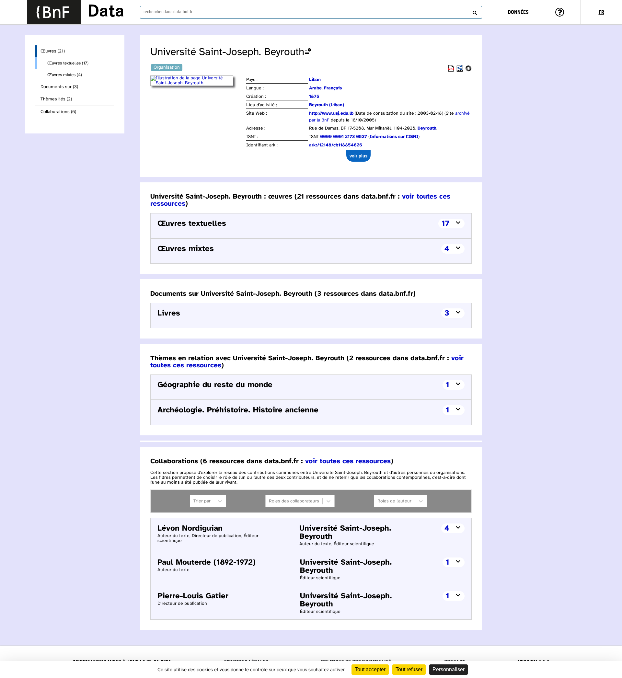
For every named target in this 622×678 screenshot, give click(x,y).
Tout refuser (409, 669)
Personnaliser (448, 669)
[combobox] (311, 12)
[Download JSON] (468, 70)
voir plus (358, 156)
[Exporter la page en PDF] (451, 70)
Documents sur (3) (59, 87)
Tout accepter (370, 669)
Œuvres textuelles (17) (67, 63)
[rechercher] (474, 11)
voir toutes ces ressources (348, 461)
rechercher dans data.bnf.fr (168, 11)
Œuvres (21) (52, 51)
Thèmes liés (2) (56, 99)
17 (445, 224)
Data (105, 12)
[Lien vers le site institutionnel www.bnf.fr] (54, 12)
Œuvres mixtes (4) (64, 75)
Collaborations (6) (58, 111)
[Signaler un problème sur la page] (308, 52)
